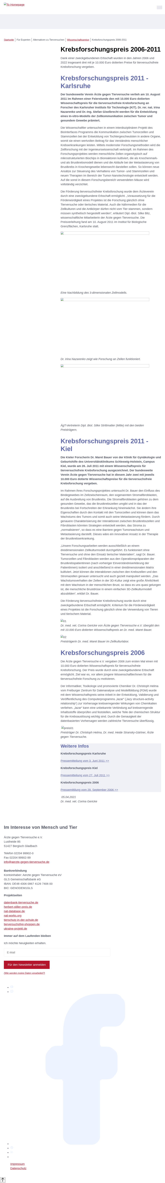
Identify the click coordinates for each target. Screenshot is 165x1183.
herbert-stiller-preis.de (18, 907)
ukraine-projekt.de (15, 928)
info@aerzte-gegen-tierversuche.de (26, 862)
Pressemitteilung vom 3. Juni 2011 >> (85, 760)
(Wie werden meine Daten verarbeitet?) (24, 973)
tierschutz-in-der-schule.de (21, 920)
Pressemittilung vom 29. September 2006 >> (89, 789)
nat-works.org (12, 915)
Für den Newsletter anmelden (27, 964)
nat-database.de (14, 911)
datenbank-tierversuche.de (21, 902)
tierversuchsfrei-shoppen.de (22, 924)
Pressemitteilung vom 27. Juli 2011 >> (85, 775)
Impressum (17, 1164)
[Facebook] (85, 1143)
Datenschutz (18, 1168)
